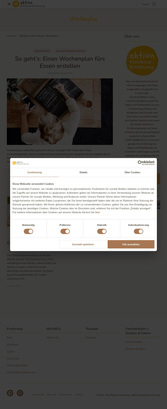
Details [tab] (84, 172)
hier (97, 212)
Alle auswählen (131, 244)
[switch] (65, 231)
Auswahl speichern (83, 244)
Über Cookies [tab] (132, 172)
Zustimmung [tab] (34, 172)
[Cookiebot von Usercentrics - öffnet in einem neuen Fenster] (140, 162)
